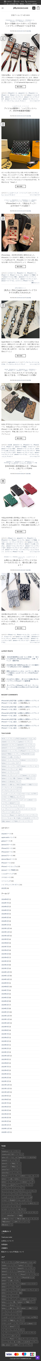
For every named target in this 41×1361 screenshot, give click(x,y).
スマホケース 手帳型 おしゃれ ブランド (13, 797)
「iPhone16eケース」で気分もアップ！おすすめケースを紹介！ (20, 204)
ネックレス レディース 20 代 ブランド (27, 1203)
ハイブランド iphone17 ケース (10, 803)
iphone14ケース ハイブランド (26, 744)
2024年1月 (5, 1012)
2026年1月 (5, 925)
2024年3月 (5, 1005)
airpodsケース (6, 833)
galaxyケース (5, 841)
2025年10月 (5, 936)
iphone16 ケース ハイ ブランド (27, 277)
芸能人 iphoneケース (7, 821)
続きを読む (20, 86)
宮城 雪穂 (28, 31)
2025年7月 (5, 946)
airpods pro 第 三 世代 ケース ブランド (12, 1154)
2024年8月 (5, 986)
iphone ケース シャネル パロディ (11, 763)
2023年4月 (5, 1045)
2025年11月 (5, 932)
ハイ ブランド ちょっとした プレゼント (15, 101)
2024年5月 (5, 997)
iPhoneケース (14, 21)
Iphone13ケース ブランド (9, 744)
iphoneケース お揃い (7, 1179)
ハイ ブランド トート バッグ (10, 809)
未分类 (6, 369)
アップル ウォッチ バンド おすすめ (11, 787)
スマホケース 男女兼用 (8, 1200)
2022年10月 (5, 1056)
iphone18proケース (8, 859)
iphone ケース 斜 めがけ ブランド (11, 781)
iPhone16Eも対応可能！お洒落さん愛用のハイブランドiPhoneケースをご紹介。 (20, 702)
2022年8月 (5, 1063)
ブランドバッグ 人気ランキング (11, 812)
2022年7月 (5, 1066)
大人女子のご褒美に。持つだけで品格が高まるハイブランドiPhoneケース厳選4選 (22, 680)
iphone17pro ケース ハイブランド (11, 1169)
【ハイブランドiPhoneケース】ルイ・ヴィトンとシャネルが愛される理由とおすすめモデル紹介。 (22, 687)
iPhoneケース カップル (25, 21)
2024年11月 (5, 975)
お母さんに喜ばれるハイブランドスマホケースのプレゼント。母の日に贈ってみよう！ (20, 562)
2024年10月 (5, 979)
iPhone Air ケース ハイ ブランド (11, 1175)
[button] (2, 8)
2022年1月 (5, 1081)
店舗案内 (4, 1248)
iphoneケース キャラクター (29, 760)
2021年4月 (5, 1114)
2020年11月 (5, 1132)
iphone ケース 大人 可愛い (10, 277)
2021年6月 (5, 1107)
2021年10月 (5, 1092)
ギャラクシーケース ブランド (27, 1191)
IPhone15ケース (10, 20)
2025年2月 (5, 965)
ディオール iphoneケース (29, 800)
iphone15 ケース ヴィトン (9, 747)
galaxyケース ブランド (25, 741)
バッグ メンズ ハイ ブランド (27, 809)
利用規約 (4, 1244)
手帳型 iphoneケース (7, 1221)
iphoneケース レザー (28, 1182)
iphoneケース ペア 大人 (7, 280)
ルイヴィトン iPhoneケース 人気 (24, 280)
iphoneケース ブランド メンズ (10, 772)
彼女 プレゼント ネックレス (30, 1218)
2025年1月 (5, 968)
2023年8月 (5, 1030)
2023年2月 (5, 1048)
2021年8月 (5, 1099)
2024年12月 (5, 972)
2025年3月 (5, 961)
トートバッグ (25, 106)
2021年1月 (5, 1125)
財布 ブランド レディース (22, 1221)
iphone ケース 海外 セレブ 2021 (11, 784)
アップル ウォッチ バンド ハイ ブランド (13, 1188)
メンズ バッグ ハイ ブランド (10, 1212)
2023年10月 (5, 1023)
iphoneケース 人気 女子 (8, 1185)
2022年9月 (5, 1059)
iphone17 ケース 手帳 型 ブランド (11, 1166)
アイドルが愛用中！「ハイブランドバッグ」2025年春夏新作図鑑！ (20, 109)
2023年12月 (5, 1016)
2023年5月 (5, 1041)
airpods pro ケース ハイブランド (11, 1151)
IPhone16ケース (29, 20)
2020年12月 (5, 1128)
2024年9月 (5, 983)
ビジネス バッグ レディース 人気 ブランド (13, 1209)
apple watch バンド (20, 288)
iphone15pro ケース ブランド (26, 747)
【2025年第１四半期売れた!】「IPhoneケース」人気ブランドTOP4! (20, 467)
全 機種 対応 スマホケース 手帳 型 (11, 1218)
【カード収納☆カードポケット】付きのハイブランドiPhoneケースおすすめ (20, 24)
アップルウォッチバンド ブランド (15, 364)
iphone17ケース (6, 855)
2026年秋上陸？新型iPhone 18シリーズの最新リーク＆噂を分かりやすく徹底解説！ (22, 666)
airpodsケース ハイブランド (9, 741)
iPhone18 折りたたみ (28, 754)
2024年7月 (5, 990)
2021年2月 (5, 1121)
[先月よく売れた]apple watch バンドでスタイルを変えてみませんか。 (20, 291)
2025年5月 (5, 954)
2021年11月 (5, 1088)
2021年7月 (5, 1103)
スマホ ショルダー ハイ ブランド (11, 800)
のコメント (35, 282)
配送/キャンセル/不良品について (12, 1252)
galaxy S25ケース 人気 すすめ (27, 1157)
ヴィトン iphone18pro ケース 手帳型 (12, 1215)
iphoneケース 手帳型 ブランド (26, 778)
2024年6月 (5, 994)
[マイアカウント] (33, 8)
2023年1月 (5, 1052)
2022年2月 (5, 1077)
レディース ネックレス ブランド (28, 1212)
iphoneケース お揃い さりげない (21, 638)
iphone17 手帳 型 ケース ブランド (11, 754)
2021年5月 (5, 1110)
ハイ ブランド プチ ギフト (25, 463)
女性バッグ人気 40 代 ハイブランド (28, 818)
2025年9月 (5, 939)
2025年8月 (5, 943)
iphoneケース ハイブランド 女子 (11, 766)
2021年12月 (5, 1085)
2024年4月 (5, 1001)
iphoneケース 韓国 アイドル (29, 784)
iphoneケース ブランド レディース (11, 775)
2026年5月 (5, 910)
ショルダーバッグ (16, 106)
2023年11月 (5, 1019)
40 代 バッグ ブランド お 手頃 (10, 738)
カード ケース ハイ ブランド (10, 1191)
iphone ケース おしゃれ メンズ (29, 1175)
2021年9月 (5, 1096)
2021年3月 (5, 1117)
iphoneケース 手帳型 (28, 201)
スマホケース (7, 200)
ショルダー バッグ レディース (10, 793)
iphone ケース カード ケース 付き (24, 1179)
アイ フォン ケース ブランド (24, 1185)
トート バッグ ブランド (8, 1203)
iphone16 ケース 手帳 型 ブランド (11, 1163)
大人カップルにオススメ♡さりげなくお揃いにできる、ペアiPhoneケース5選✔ (20, 374)
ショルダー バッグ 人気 (25, 1197)
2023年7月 (5, 1034)
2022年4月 (5, 1070)
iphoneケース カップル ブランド (14, 97)
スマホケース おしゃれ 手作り (28, 793)
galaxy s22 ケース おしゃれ (9, 1157)
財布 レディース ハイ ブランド (23, 821)
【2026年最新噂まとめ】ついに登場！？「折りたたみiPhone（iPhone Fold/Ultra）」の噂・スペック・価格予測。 (22, 658)
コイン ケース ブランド (8, 1194)
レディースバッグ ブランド (29, 815)
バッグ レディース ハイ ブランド (11, 1206)
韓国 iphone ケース (7, 1225)
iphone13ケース (20, 20)
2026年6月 (5, 906)
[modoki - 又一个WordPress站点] (20, 8)
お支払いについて (7, 1241)
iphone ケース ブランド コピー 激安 (12, 769)
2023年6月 (5, 1037)
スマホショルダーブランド (23, 1200)
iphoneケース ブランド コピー (13, 99)
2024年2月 (5, 1008)
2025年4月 (5, 957)
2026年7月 (5, 903)
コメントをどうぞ (35, 101)
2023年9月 (5, 1026)
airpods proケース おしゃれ (27, 738)
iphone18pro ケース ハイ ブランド (11, 1172)
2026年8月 (5, 899)
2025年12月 (5, 928)
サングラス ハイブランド (24, 1194)
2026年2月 (5, 921)
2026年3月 (5, 917)
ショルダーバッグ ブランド (9, 1197)
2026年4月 (5, 914)
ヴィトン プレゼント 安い (9, 818)
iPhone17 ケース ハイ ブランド (29, 751)
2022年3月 (5, 1074)
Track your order (6, 1237)
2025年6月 (5, 950)
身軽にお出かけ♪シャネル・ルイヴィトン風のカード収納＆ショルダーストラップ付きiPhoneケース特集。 (22, 673)
